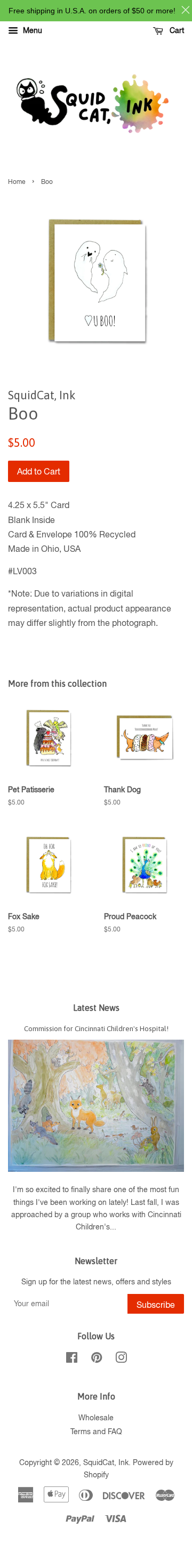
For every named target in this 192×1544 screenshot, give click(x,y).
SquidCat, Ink (106, 1462)
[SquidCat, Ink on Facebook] (72, 1359)
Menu (31, 30)
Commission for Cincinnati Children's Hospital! (96, 1028)
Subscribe (156, 1304)
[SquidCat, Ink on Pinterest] (96, 1359)
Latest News (96, 1007)
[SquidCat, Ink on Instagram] (121, 1359)
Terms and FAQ (96, 1431)
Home (16, 182)
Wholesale (96, 1417)
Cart (175, 30)
